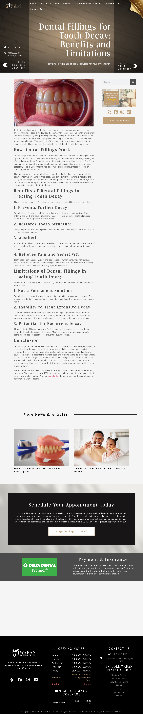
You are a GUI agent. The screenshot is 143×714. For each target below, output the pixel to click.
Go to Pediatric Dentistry (18, 65)
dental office (54, 376)
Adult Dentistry (63, 4)
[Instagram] (122, 112)
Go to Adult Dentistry (124, 66)
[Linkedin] (129, 112)
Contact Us (36, 9)
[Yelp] (109, 112)
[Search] (133, 82)
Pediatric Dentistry (87, 4)
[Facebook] (116, 112)
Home (33, 4)
